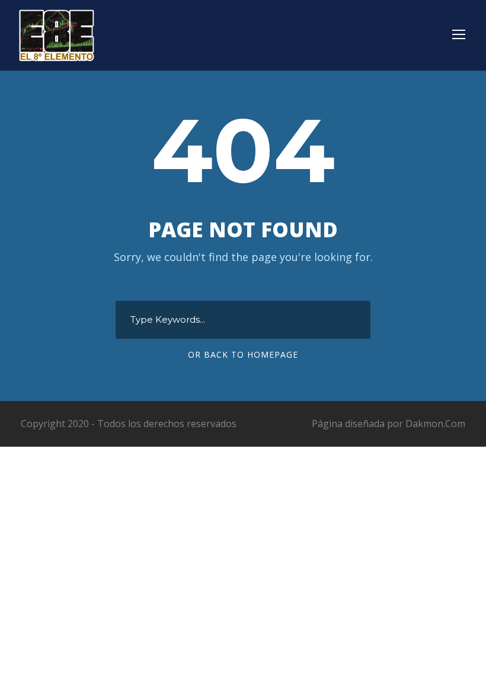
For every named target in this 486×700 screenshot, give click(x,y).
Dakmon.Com (435, 423)
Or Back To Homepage (243, 354)
